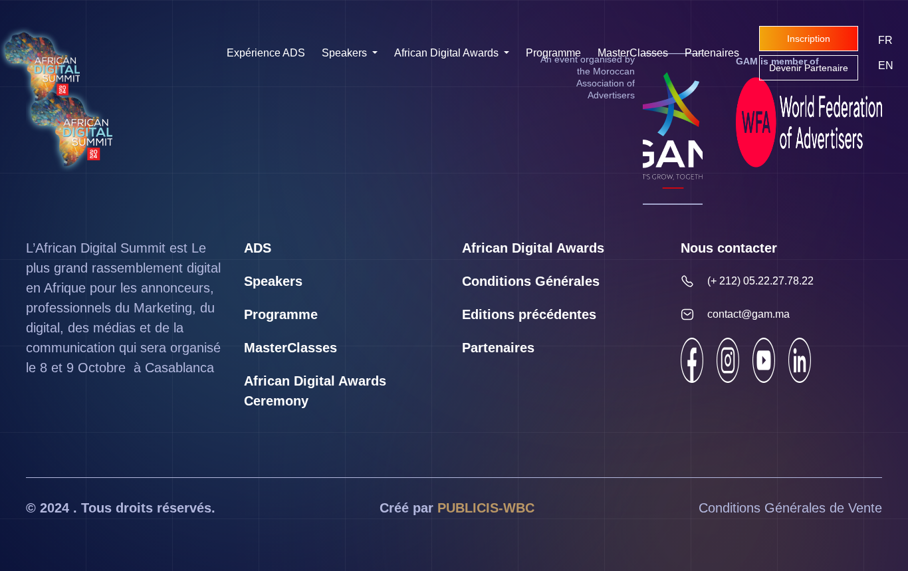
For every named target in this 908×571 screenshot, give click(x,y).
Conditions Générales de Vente (790, 508)
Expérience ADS (266, 52)
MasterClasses (633, 52)
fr (885, 40)
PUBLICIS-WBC (485, 508)
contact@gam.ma (748, 314)
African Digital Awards (447, 52)
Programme (553, 52)
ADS (257, 248)
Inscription (808, 38)
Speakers (346, 52)
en (885, 65)
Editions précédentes (529, 314)
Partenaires (712, 52)
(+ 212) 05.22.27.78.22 (760, 280)
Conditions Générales (531, 281)
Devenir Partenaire (808, 67)
